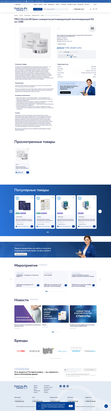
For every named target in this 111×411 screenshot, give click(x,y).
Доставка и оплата (72, 4)
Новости (58, 4)
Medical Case (60, 216)
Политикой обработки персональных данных (53, 407)
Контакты (87, 4)
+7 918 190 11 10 (78, 9)
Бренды (41, 4)
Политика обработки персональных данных (25, 406)
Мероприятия (51, 4)
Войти (95, 4)
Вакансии (46, 390)
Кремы (94, 76)
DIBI (58, 28)
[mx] (68, 386)
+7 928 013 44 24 (90, 401)
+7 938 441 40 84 (37, 401)
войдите (60, 48)
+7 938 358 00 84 (72, 401)
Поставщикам (80, 4)
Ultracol (39, 216)
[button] (100, 211)
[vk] (64, 386)
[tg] (60, 386)
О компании (63, 4)
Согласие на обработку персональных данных (85, 406)
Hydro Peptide (19, 216)
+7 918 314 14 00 (55, 401)
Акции (45, 4)
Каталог (36, 4)
